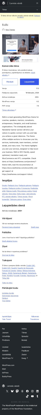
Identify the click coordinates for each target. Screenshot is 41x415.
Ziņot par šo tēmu (8, 255)
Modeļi (24, 340)
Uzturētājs (6, 336)
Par (3, 329)
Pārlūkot (5, 298)
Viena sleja (12, 194)
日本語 (10, 273)
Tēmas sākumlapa (8, 110)
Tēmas (4, 9)
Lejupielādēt (29, 82)
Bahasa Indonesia (29, 270)
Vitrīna (24, 329)
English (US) (6, 268)
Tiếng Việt (5, 278)
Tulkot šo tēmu (7, 283)
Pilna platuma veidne (24, 191)
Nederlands (32, 273)
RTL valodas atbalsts (9, 196)
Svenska (23, 275)
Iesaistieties (26, 347)
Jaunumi (5, 333)
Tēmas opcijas (22, 196)
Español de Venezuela (25, 268)
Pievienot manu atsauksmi (11, 227)
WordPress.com (8, 365)
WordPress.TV (7, 358)
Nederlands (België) (20, 273)
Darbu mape (21, 194)
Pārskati (10, 82)
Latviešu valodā (13, 386)
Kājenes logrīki (11, 191)
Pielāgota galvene (25, 185)
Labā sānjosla (31, 194)
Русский (16, 275)
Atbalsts (5, 351)
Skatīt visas (35, 227)
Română (10, 275)
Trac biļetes (6, 301)
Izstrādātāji (6, 354)
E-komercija (25, 188)
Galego (19, 270)
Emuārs (4, 185)
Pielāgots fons (13, 185)
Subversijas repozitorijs (10, 296)
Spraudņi (25, 336)
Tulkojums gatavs (16, 199)
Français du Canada (9, 270)
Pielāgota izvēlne (15, 188)
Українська (31, 275)
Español (14, 268)
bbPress (5, 373)
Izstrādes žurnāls (8, 293)
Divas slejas (27, 199)
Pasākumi (25, 351)
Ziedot (24, 354)
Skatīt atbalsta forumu (9, 241)
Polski (4, 275)
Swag (25, 358)
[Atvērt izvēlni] (37, 3)
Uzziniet (5, 347)
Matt (4, 369)
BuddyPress (6, 376)
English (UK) (30, 265)
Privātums (6, 340)
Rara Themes (10, 30)
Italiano (4, 273)
